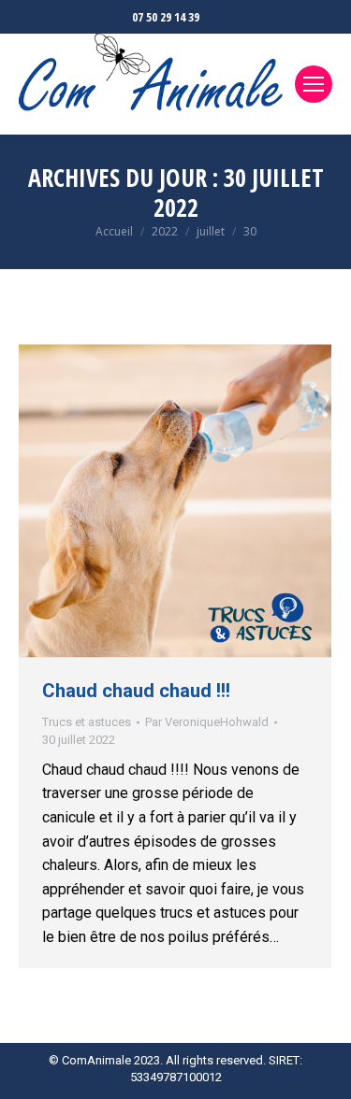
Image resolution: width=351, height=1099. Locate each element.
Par (207, 722)
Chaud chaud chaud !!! (136, 690)
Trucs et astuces (86, 722)
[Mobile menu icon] (313, 84)
